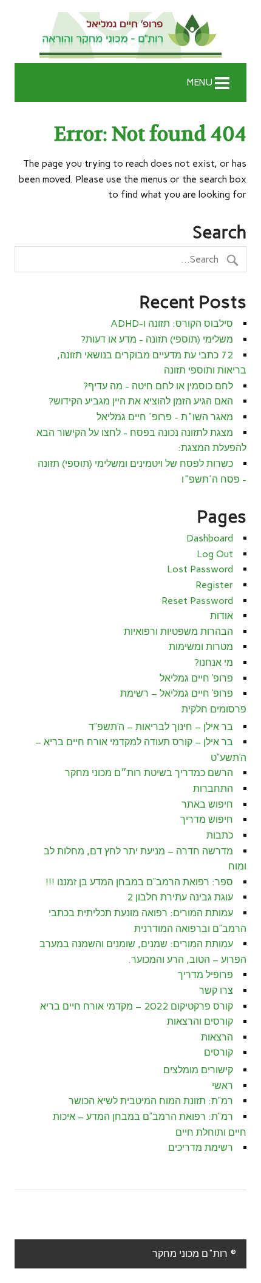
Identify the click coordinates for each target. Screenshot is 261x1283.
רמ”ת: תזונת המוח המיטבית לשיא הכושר (151, 1101)
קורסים (218, 1052)
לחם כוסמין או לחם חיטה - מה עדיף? (158, 386)
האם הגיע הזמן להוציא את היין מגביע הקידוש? (141, 401)
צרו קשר (216, 990)
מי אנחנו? (213, 662)
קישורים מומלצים (198, 1070)
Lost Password (200, 569)
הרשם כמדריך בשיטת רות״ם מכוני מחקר (149, 773)
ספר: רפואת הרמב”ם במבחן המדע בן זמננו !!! (139, 882)
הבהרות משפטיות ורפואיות (178, 631)
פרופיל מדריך (205, 974)
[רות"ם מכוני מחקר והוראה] (130, 36)
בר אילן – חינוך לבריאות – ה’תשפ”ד (161, 726)
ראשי (222, 1085)
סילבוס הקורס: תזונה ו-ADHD (171, 323)
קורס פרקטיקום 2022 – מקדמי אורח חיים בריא (136, 1006)
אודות (221, 615)
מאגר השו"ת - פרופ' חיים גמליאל (165, 417)
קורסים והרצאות (200, 1021)
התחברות (213, 788)
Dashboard (209, 538)
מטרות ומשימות (201, 646)
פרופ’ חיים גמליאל (196, 678)
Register (214, 585)
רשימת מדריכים (200, 1147)
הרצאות (217, 1037)
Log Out (215, 554)
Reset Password (197, 600)
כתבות (219, 835)
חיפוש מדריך (206, 819)
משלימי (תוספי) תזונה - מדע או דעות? (157, 339)
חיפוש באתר (207, 804)
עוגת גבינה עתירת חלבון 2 (180, 897)
